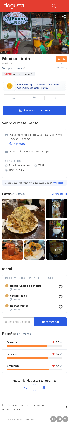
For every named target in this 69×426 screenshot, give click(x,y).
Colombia (7, 419)
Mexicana (7, 63)
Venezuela (18, 419)
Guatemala (30, 419)
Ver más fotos (59, 193)
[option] (34, 34)
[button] (13, 98)
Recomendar (50, 322)
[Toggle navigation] (61, 6)
